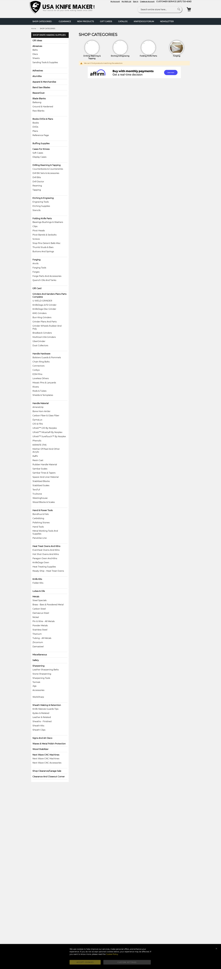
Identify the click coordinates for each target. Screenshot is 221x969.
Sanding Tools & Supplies (45, 62)
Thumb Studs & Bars (42, 247)
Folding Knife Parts (42, 218)
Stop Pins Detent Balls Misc (46, 243)
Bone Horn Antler (41, 411)
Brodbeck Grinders (42, 333)
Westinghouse (40, 498)
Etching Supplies (41, 206)
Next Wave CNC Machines (45, 755)
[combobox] (159, 9)
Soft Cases (37, 153)
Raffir (35, 456)
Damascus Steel (40, 613)
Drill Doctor (38, 181)
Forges (36, 272)
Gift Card (36, 288)
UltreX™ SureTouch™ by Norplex (49, 436)
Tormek (36, 682)
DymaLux (37, 420)
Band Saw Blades (41, 87)
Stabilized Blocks (41, 481)
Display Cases (39, 157)
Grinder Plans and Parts (44, 321)
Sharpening (38, 666)
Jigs (34, 686)
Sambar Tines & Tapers (44, 473)
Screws (36, 239)
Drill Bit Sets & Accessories (45, 173)
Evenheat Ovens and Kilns (46, 550)
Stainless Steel (39, 630)
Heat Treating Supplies (44, 567)
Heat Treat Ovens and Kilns (46, 546)
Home (33, 28)
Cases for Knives (41, 149)
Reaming (37, 185)
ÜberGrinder (38, 341)
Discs (35, 54)
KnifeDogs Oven (40, 562)
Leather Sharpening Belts (45, 669)
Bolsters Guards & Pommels (46, 357)
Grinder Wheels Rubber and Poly (47, 327)
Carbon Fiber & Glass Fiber (45, 415)
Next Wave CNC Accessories (46, 763)
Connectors (38, 366)
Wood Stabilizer (40, 749)
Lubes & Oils (38, 591)
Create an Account (147, 1)
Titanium (37, 634)
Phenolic (36, 440)
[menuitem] (42, 21)
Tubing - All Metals (41, 638)
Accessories (38, 690)
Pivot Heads (38, 230)
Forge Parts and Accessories (46, 276)
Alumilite (37, 76)
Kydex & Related (40, 713)
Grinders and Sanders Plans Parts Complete (49, 295)
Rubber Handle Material (44, 464)
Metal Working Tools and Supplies (45, 532)
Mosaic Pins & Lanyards (44, 382)
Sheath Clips (38, 730)
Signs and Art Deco (42, 738)
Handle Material (40, 403)
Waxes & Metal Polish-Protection (49, 743)
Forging (36, 259)
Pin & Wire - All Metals (43, 621)
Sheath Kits (38, 725)
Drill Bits (36, 177)
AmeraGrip (37, 407)
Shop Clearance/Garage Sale (46, 771)
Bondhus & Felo (40, 514)
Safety (35, 660)
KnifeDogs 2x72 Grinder (44, 305)
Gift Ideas (37, 40)
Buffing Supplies (41, 143)
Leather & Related (41, 717)
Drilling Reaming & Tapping (46, 165)
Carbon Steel (39, 609)
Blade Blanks (39, 98)
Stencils (36, 210)
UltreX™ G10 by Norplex (44, 428)
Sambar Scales (39, 469)
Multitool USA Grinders (44, 337)
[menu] (110, 21)
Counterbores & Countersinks (47, 169)
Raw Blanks (38, 111)
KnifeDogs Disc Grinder (44, 309)
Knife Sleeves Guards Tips (45, 709)
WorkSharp (38, 697)
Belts (35, 50)
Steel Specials (39, 600)
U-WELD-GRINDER (42, 301)
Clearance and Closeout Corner (48, 776)
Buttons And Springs (43, 251)
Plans (35, 131)
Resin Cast (37, 460)
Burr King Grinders (41, 317)
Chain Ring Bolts (41, 362)
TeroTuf (36, 489)
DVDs (35, 127)
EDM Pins (37, 374)
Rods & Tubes (39, 391)
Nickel (35, 617)
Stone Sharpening (41, 674)
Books (35, 123)
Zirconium (37, 642)
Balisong (36, 102)
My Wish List (126, 1)
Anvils (35, 263)
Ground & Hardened (42, 106)
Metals (35, 596)
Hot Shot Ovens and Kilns (45, 554)
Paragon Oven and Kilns (44, 558)
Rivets (35, 387)
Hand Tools (38, 527)
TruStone (37, 494)
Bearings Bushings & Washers (47, 222)
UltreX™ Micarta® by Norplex (47, 432)
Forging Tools (39, 267)
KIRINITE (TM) (39, 445)
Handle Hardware (41, 353)
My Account (115, 1)
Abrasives (37, 46)
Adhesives (37, 70)
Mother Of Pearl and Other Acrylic (46, 450)
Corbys (36, 370)
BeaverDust (38, 93)
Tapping (36, 190)
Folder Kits (37, 583)
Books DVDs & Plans (42, 119)
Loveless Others (40, 378)
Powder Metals (40, 625)
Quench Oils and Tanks (44, 280)
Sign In (135, 1)
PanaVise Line (39, 538)
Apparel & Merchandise (44, 82)
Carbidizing (38, 518)
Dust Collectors (40, 345)
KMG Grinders (39, 313)
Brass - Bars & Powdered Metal (48, 604)
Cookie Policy (112, 954)
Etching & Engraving (43, 198)
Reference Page (40, 135)
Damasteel (38, 646)
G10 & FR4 (37, 424)
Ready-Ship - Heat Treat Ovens (48, 571)
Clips (34, 226)
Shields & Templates (42, 395)
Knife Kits (37, 579)
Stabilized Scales (40, 485)
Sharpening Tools (41, 678)
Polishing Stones (41, 522)
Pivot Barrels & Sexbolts (44, 235)
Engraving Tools (40, 202)
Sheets (36, 58)
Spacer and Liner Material (45, 477)
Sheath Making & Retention (46, 705)
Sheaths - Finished (42, 721)
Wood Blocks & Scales (43, 502)
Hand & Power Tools (42, 510)
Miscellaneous (39, 654)
